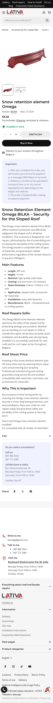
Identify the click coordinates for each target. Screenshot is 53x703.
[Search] (47, 20)
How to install (35, 2)
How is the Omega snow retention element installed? (24, 423)
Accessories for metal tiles (25, 29)
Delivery (23, 679)
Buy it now (26, 143)
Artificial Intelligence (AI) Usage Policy (21, 685)
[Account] (44, 12)
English (5, 657)
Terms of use (8, 679)
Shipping (20, 120)
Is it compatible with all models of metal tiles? (25, 428)
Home (5, 29)
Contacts (6, 674)
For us (47, 2)
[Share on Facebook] (14, 491)
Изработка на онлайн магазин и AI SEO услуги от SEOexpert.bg (26, 698)
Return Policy (38, 674)
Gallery (6, 2)
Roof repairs (18, 2)
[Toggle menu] (3, 12)
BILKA (14, 111)
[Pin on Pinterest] (31, 491)
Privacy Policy (21, 674)
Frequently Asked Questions (30, 5)
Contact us (7, 602)
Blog (11, 5)
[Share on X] (22, 491)
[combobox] (26, 20)
